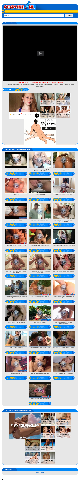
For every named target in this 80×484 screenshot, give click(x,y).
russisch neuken (51, 82)
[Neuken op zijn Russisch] (16, 211)
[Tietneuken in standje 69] (16, 338)
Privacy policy (40, 472)
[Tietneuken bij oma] (40, 185)
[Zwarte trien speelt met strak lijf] (64, 185)
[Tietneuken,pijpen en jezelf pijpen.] (16, 313)
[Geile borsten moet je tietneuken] (64, 364)
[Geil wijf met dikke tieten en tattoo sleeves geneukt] (64, 211)
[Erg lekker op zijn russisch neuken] (16, 236)
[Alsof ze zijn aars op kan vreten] (16, 160)
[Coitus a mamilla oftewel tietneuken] (40, 338)
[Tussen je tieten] (16, 89)
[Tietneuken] (16, 185)
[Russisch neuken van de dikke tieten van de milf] (16, 262)
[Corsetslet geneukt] (16, 364)
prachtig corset (33, 82)
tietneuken (59, 82)
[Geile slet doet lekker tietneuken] (40, 211)
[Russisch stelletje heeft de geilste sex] (64, 262)
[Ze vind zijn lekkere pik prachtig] (40, 364)
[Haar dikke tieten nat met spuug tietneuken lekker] (64, 313)
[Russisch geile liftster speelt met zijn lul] (64, 236)
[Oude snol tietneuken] (40, 313)
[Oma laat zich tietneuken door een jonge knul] (40, 287)
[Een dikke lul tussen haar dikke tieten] (40, 389)
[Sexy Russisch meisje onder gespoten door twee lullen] (16, 287)
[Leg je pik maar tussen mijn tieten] (40, 236)
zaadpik (19, 82)
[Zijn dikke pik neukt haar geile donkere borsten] (64, 338)
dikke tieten (42, 82)
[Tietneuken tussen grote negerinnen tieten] (64, 160)
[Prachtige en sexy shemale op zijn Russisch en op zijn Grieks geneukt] (40, 160)
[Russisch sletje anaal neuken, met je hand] (64, 287)
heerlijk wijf (25, 82)
